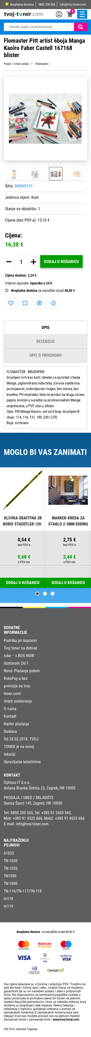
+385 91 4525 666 (27, 818)
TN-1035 (10, 868)
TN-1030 (10, 860)
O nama (10, 708)
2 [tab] (45, 594)
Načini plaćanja (16, 723)
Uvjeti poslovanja (18, 701)
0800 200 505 (46, 4)
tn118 (8, 898)
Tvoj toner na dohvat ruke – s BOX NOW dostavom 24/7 (20, 656)
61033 (9, 853)
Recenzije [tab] (45, 341)
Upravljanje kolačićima (22, 761)
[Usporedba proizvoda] (25, 303)
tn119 (8, 906)
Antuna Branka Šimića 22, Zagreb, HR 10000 (40, 788)
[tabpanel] (23, 527)
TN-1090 (10, 883)
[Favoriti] (10, 303)
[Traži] (80, 27)
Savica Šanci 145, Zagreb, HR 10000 (33, 803)
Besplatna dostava (22, 4)
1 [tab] (37, 594)
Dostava (10, 731)
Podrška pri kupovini (20, 640)
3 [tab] (53, 594)
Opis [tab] (45, 327)
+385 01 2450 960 (56, 812)
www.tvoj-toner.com (66, 1019)
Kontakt (10, 716)
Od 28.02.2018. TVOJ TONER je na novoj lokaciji (21, 747)
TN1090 (10, 876)
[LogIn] (59, 14)
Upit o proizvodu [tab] (45, 355)
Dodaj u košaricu (61, 261)
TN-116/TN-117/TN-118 (23, 891)
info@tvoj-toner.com (73, 4)
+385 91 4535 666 (69, 818)
